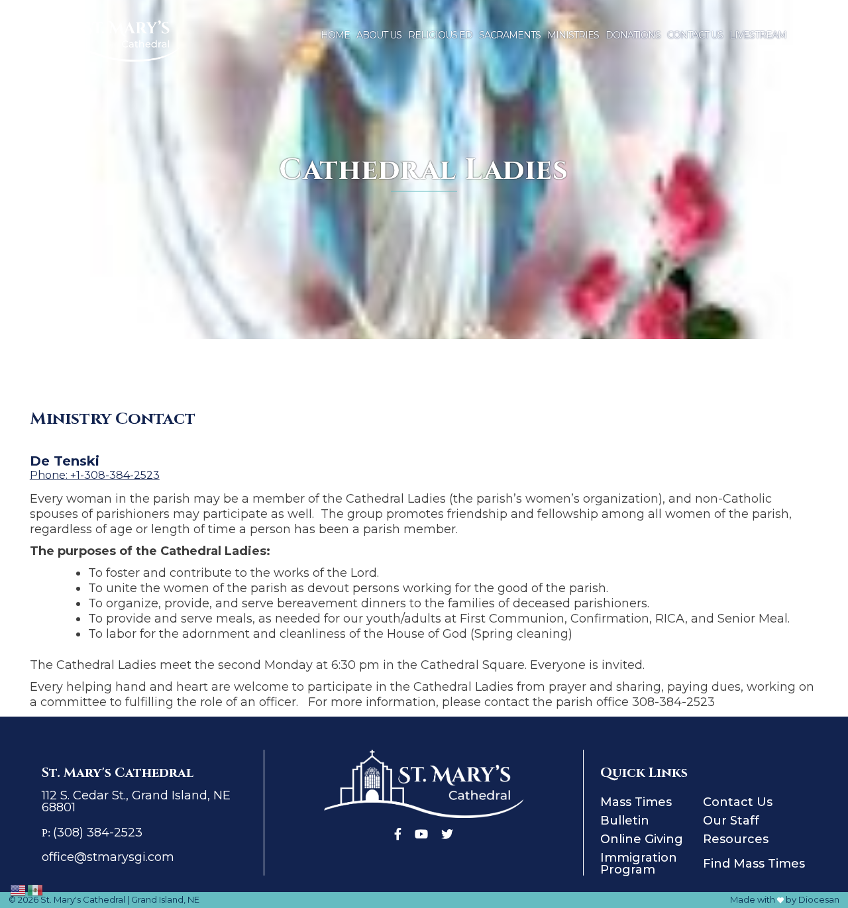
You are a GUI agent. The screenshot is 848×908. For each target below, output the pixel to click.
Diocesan (818, 899)
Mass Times (636, 802)
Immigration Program (638, 864)
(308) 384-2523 (97, 832)
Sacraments (510, 35)
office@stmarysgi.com (108, 857)
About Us (378, 35)
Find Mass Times (754, 863)
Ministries (573, 35)
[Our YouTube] (421, 834)
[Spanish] (35, 889)
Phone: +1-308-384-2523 (95, 475)
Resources (735, 839)
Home (335, 35)
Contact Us (695, 35)
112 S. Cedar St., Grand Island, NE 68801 (136, 801)
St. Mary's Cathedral (82, 899)
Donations (633, 35)
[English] (18, 889)
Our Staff (731, 821)
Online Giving (641, 839)
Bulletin (624, 821)
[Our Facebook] (397, 834)
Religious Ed (440, 35)
